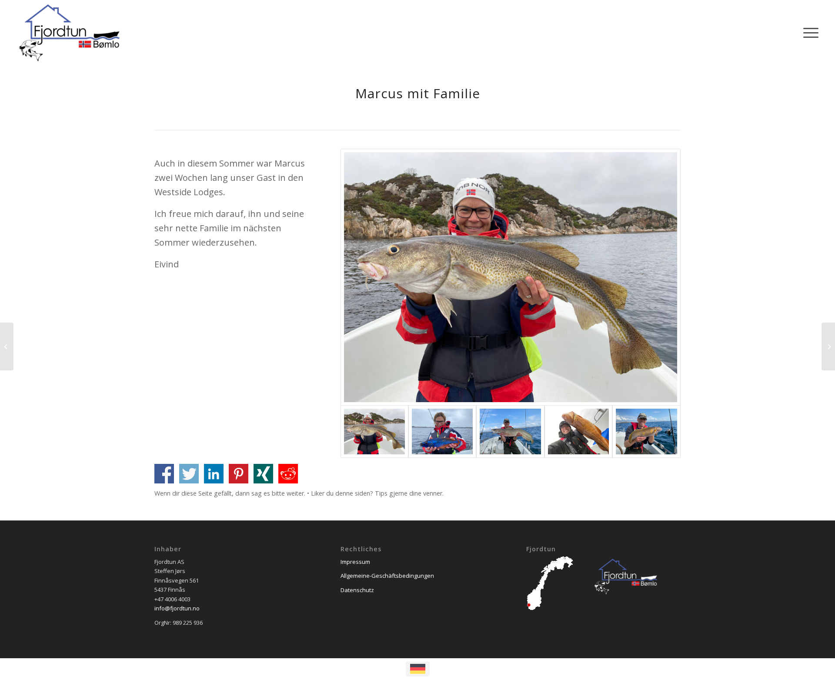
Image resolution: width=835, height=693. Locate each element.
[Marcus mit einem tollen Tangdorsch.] (578, 431)
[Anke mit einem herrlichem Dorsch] (511, 277)
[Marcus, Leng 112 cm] (510, 431)
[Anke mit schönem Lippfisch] (442, 431)
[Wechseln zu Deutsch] (418, 669)
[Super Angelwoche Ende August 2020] (6, 346)
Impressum (355, 562)
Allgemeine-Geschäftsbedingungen (387, 576)
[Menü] (808, 32)
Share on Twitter (189, 473)
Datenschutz (357, 590)
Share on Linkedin (214, 473)
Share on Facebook (164, 473)
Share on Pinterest (238, 473)
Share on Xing (263, 473)
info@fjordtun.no (177, 608)
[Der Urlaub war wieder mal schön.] (828, 346)
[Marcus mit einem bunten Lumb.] (646, 431)
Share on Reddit (288, 473)
